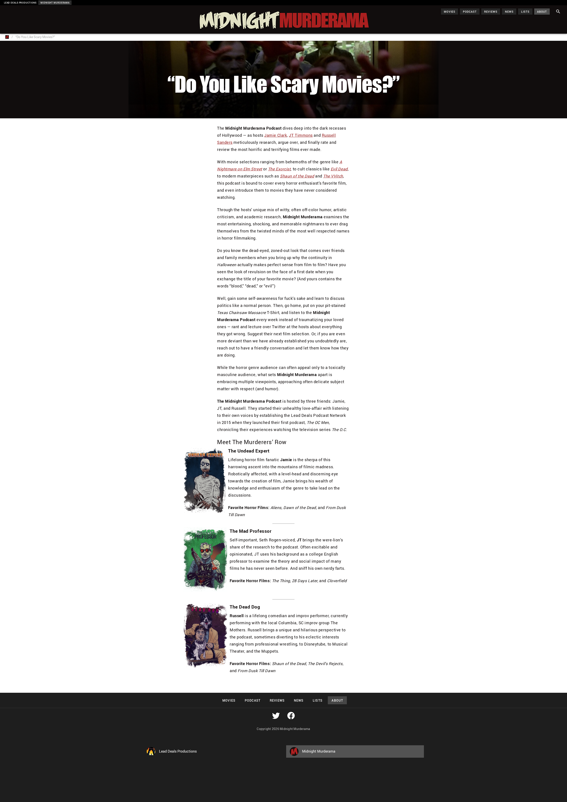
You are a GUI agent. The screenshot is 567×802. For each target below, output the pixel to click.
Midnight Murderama (25, 9)
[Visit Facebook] (291, 716)
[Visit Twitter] (276, 716)
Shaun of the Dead (297, 176)
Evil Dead (339, 169)
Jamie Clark (275, 135)
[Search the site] (558, 11)
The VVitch (333, 176)
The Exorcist (279, 169)
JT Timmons (301, 135)
